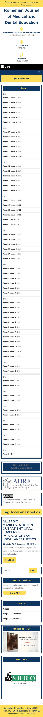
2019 (4, 299)
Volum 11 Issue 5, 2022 (12, 220)
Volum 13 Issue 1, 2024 (12, 132)
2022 (4, 196)
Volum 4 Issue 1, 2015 (11, 410)
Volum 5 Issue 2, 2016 (11, 400)
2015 (4, 406)
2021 (4, 231)
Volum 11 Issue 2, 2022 (12, 205)
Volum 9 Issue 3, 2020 (11, 278)
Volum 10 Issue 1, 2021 (12, 234)
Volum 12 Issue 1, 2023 (12, 166)
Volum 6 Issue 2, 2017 (11, 386)
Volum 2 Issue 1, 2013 (11, 439)
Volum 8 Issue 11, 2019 (12, 351)
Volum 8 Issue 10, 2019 (12, 347)
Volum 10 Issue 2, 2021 (12, 239)
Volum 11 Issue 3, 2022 (12, 210)
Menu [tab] (8, 66)
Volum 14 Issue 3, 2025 (12, 107)
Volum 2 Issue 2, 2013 (11, 444)
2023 (4, 162)
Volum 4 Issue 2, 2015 (11, 415)
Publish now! (23, 79)
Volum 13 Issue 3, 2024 (12, 142)
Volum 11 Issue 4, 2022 (12, 215)
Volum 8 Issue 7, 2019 (11, 332)
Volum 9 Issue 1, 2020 (11, 268)
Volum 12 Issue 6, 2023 (12, 190)
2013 (4, 435)
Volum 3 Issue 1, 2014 (11, 425)
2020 (4, 265)
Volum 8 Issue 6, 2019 (11, 327)
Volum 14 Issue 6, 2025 (12, 122)
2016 (4, 392)
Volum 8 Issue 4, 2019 (11, 317)
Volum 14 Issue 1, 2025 (12, 98)
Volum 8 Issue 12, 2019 (12, 356)
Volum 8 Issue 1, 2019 (11, 303)
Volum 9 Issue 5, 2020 (11, 288)
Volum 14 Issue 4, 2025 (12, 112)
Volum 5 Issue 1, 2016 (11, 395)
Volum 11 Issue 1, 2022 (12, 200)
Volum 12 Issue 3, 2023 (12, 176)
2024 (4, 128)
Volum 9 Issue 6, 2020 (11, 293)
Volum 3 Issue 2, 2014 (11, 429)
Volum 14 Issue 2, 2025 (12, 103)
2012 (4, 450)
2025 (4, 94)
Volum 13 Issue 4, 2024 (12, 147)
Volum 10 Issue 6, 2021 (12, 259)
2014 (4, 421)
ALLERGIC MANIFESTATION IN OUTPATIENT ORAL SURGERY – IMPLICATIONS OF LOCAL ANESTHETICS (19, 530)
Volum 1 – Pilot (9, 454)
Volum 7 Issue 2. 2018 (11, 371)
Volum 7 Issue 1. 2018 (11, 366)
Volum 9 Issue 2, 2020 (11, 273)
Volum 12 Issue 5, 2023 (12, 186)
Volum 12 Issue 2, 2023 (12, 171)
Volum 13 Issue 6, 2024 (12, 156)
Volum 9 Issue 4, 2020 (11, 283)
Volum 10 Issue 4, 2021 (12, 249)
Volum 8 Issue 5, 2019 (11, 322)
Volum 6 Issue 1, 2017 (11, 381)
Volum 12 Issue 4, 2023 (12, 181)
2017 (4, 377)
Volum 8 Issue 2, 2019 (11, 308)
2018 (4, 362)
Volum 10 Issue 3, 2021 (12, 244)
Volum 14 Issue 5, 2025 (12, 117)
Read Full (10, 561)
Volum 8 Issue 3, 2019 (11, 312)
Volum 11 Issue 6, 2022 (12, 225)
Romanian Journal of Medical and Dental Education (21, 16)
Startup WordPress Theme (15, 708)
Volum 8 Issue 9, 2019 (11, 342)
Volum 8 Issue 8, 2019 (11, 337)
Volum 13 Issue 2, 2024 (12, 137)
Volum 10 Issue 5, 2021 (12, 254)
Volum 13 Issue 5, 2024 (12, 151)
